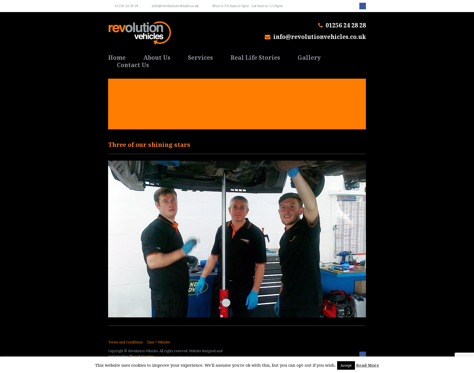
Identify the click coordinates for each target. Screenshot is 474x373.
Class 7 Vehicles (158, 342)
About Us (156, 57)
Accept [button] (346, 365)
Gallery (309, 57)
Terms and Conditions (125, 342)
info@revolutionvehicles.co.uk (175, 6)
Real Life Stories (255, 57)
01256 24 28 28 (126, 6)
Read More (367, 365)
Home (117, 57)
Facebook (362, 6)
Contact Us (133, 65)
